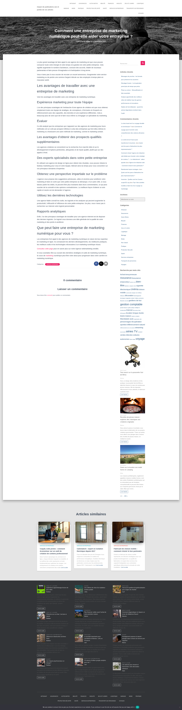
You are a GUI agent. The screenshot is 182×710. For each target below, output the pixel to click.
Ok (137, 707)
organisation (136, 319)
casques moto (132, 285)
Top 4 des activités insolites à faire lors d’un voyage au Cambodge (132, 186)
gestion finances (124, 307)
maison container (135, 316)
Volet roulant (132, 339)
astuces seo (133, 282)
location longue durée (135, 313)
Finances (111, 3)
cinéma (134, 289)
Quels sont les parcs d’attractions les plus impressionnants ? (132, 146)
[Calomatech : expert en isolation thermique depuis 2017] (91, 532)
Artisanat (73, 3)
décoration (129, 295)
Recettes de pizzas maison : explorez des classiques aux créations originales (130, 419)
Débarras (122, 295)
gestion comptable (131, 304)
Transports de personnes (135, 8)
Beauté (103, 3)
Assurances (83, 3)
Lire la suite (64, 567)
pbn (141, 319)
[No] (180, 707)
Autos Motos (93, 3)
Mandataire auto (126, 319)
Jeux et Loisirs (129, 3)
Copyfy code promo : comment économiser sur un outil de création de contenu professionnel (54, 551)
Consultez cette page (45, 249)
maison (128, 316)
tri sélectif (140, 332)
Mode (73, 8)
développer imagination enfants (127, 298)
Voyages (141, 13)
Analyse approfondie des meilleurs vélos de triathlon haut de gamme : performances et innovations (131, 100)
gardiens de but (135, 301)
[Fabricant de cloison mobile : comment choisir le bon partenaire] (128, 532)
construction (129, 292)
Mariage (66, 8)
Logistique (140, 3)
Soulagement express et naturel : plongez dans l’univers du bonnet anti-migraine (133, 638)
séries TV (131, 331)
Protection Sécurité (93, 8)
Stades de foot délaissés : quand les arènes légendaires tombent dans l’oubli (132, 110)
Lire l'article (124, 394)
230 (125, 496)
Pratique (81, 8)
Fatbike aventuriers (139, 298)
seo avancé (132, 327)
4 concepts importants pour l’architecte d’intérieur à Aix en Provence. (93, 638)
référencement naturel (136, 325)
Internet (129, 310)
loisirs (122, 316)
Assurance (126, 278)
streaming (139, 328)
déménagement (137, 295)
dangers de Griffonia (136, 292)
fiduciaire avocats (124, 300)
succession (123, 332)
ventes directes (126, 335)
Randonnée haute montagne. (130, 169)
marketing (49, 256)
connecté (50, 295)
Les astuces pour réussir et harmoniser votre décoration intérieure (130, 666)
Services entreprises (116, 8)
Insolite (119, 3)
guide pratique (131, 307)
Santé (105, 8)
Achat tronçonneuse (128, 274)
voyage (140, 338)
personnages (125, 322)
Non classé (124, 242)
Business (127, 285)
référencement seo (124, 327)
